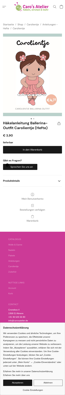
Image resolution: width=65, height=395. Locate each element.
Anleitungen (14, 261)
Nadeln (11, 250)
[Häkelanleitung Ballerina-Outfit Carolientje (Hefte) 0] (32, 75)
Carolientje (33, 24)
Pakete (11, 255)
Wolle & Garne (15, 244)
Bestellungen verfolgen (32, 209)
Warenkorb (32, 220)
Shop (20, 24)
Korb (10, 293)
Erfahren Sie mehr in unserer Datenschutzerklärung (28, 371)
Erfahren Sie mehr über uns (16, 375)
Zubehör (12, 272)
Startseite (8, 24)
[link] (33, 389)
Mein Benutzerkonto (32, 198)
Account (12, 288)
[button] (32, 7)
